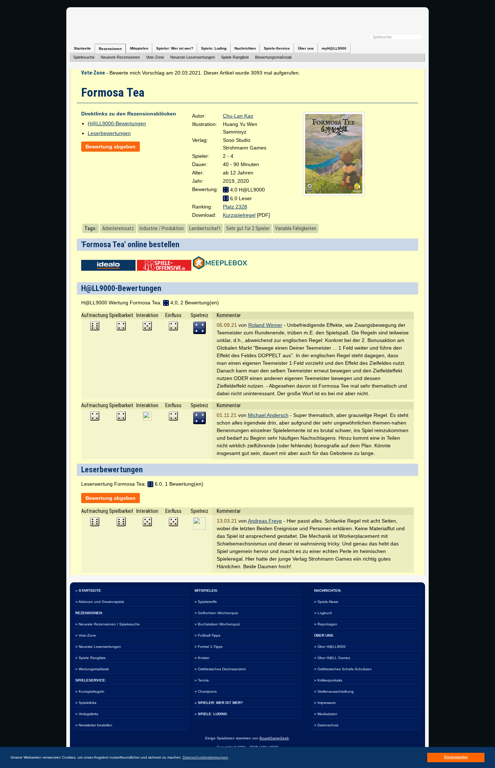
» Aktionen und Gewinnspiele (99, 602)
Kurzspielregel (239, 215)
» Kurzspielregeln (89, 691)
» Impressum (325, 703)
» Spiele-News (326, 602)
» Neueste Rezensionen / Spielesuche (107, 624)
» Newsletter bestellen (93, 725)
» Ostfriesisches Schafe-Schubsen (343, 669)
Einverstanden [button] (456, 757)
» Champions (206, 691)
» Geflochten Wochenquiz (216, 613)
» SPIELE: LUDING (211, 714)
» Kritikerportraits (328, 680)
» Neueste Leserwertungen (98, 647)
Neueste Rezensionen (120, 57)
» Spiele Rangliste (90, 658)
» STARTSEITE (88, 590)
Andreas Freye (265, 521)
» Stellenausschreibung (334, 691)
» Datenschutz (326, 725)
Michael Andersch (268, 415)
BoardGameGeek (274, 738)
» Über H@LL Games (332, 658)
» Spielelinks (85, 703)
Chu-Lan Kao (238, 116)
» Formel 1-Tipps (208, 647)
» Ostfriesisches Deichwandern (220, 669)
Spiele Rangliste (235, 57)
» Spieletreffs (206, 602)
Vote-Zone (155, 57)
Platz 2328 (235, 207)
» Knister (202, 658)
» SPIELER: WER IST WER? (219, 703)
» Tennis (202, 680)
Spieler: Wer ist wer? (174, 48)
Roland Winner (265, 325)
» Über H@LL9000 (330, 647)
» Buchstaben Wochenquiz (217, 624)
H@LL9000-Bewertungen (117, 123)
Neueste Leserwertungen (192, 57)
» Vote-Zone (85, 635)
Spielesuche (84, 57)
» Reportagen (325, 624)
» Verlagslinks (86, 714)
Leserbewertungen (109, 133)
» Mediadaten (325, 714)
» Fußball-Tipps (207, 635)
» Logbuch (323, 613)
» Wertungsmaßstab (92, 669)
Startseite (82, 48)
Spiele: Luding (213, 48)
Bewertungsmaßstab (273, 57)
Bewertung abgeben (111, 146)
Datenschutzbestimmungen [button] (205, 757)
